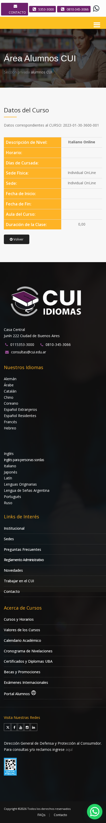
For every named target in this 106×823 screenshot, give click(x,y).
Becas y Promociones (22, 671)
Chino (8, 397)
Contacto (12, 591)
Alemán (10, 378)
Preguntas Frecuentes (22, 549)
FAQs (41, 815)
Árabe (9, 385)
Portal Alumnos (17, 693)
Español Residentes (20, 415)
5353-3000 (46, 9)
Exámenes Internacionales (26, 682)
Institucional (14, 528)
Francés (10, 421)
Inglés (9, 453)
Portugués (12, 496)
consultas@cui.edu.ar (28, 352)
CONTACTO (17, 12)
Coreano (11, 403)
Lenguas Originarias (20, 484)
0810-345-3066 (78, 9)
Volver (18, 239)
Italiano (10, 465)
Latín (8, 478)
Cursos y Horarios (19, 619)
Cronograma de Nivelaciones (28, 651)
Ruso (8, 502)
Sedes (9, 538)
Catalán (10, 391)
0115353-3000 (22, 344)
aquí (69, 749)
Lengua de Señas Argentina (26, 490)
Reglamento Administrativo (24, 559)
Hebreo (10, 428)
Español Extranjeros (20, 409)
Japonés (10, 472)
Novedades (13, 570)
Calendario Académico (22, 640)
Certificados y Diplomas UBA (28, 661)
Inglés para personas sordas (24, 459)
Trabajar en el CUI (19, 580)
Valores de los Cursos (22, 629)
